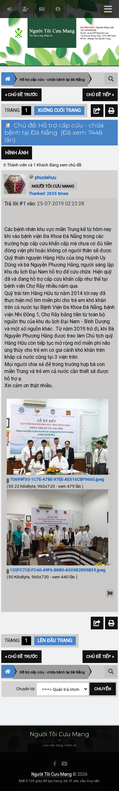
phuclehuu (45, 177)
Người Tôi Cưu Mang (51, 774)
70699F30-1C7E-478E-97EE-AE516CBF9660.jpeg (56, 479)
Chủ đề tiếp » (100, 94)
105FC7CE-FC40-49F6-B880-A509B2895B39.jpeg (57, 569)
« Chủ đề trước (21, 94)
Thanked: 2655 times (48, 193)
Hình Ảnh (16, 153)
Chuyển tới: (26, 689)
